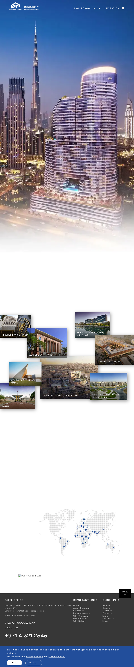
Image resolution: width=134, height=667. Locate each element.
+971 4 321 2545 (26, 636)
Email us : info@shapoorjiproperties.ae (25, 611)
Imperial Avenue (81, 613)
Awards (106, 605)
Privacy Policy (34, 657)
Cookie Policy (57, 657)
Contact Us (108, 619)
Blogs (105, 621)
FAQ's (105, 616)
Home (76, 605)
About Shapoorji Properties (81, 609)
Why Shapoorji (81, 616)
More (125, 592)
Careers (106, 608)
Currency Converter (107, 612)
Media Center (80, 619)
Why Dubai (79, 621)
